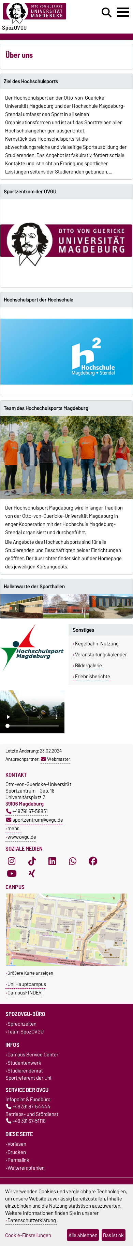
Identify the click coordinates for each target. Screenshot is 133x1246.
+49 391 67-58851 (30, 811)
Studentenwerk (24, 1063)
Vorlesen (17, 1144)
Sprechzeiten (22, 1024)
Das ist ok (113, 1235)
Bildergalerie (88, 665)
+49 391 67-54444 (31, 1106)
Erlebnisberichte (92, 676)
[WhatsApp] (72, 861)
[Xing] (32, 873)
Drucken (17, 1152)
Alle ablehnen (83, 1235)
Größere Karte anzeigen (30, 973)
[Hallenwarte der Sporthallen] (66, 606)
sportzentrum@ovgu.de (38, 819)
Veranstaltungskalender (101, 655)
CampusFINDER (25, 992)
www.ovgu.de (22, 837)
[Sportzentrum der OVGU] (66, 243)
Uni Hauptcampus (27, 984)
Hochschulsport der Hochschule (38, 300)
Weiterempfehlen (26, 1168)
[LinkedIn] (52, 861)
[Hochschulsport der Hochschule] (66, 351)
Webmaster (58, 759)
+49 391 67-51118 (29, 1121)
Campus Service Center (33, 1055)
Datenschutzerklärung (32, 1220)
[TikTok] (32, 861)
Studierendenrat (25, 1071)
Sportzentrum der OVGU (30, 192)
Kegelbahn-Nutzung (97, 644)
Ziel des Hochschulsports (31, 81)
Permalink (18, 1160)
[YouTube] (11, 873)
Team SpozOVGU (26, 1032)
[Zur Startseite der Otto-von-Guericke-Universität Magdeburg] (41, 14)
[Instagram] (11, 861)
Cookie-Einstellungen (28, 1235)
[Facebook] (93, 861)
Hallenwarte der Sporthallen (34, 586)
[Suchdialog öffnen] (107, 12)
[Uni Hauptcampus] (66, 964)
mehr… (14, 828)
